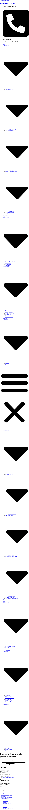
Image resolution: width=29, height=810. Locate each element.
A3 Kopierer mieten (9, 212)
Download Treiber (9, 317)
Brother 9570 (11, 170)
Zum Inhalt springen (4, 0)
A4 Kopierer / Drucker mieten (11, 213)
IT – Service (5, 215)
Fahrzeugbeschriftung (10, 261)
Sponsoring (7, 366)
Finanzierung (5, 318)
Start (4, 44)
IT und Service (4, 793)
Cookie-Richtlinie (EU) (8, 803)
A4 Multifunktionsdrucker (6, 797)
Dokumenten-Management (6, 795)
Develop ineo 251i (12, 129)
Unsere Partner (8, 364)
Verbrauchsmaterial (9, 313)
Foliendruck (8, 263)
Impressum (5, 802)
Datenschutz (5, 801)
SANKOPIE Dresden (7, 3)
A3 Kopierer (3, 796)
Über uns (7, 363)
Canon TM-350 (11, 211)
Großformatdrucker (5, 798)
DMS (4, 216)
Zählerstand (7, 310)
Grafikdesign (8, 264)
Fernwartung (8, 314)
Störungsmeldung (9, 312)
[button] (14, 397)
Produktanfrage (8, 315)
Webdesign (7, 265)
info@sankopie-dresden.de (8, 777)
